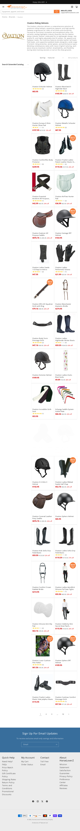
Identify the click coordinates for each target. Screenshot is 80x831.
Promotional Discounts (8, 793)
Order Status (27, 764)
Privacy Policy (66, 776)
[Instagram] (37, 801)
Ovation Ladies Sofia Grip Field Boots (65, 552)
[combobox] (30, 11)
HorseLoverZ (36, 819)
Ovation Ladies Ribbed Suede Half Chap (64, 483)
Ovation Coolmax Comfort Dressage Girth (65, 698)
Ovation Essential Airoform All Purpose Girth (40, 197)
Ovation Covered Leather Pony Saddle (42, 517)
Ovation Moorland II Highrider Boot (63, 88)
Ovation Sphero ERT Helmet (63, 662)
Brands (12, 17)
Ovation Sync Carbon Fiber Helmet (63, 449)
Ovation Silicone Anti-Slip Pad (42, 625)
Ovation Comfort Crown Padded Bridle (41, 588)
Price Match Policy (7, 769)
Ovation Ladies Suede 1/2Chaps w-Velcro (40, 268)
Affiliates (64, 785)
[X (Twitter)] (42, 801)
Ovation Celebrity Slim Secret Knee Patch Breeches (64, 625)
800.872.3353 (66, 11)
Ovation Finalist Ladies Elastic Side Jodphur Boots (42, 698)
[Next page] (68, 714)
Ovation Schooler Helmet (42, 87)
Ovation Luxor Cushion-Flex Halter (41, 662)
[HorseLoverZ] (16, 7)
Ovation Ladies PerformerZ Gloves (62, 268)
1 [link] (40, 714)
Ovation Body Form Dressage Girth (40, 339)
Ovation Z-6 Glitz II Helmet (39, 483)
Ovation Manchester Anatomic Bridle (63, 305)
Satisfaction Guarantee (65, 772)
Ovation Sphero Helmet (64, 516)
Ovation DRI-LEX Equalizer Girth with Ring (42, 305)
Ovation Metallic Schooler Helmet (65, 124)
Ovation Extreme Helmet (42, 375)
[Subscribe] (56, 744)
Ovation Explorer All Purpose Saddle (40, 234)
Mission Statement (64, 766)
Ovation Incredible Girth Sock (41, 410)
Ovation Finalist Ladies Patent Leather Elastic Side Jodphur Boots (65, 161)
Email (43, 764)
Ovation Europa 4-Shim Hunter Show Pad (41, 124)
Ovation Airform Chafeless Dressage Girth (42, 449)
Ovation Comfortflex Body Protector (42, 161)
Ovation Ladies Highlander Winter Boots (65, 339)
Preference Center (65, 781)
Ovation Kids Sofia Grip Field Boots (41, 552)
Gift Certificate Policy (9, 775)
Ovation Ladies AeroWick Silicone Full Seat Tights (65, 588)
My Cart (24, 761)
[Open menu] (3, 6)
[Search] (56, 11)
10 (63, 714)
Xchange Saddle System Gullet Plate (64, 410)
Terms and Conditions (7, 787)
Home (4, 17)
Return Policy (8, 782)
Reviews (63, 788)
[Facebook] (33, 801)
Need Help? (7, 761)
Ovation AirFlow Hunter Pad (64, 197)
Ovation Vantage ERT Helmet (63, 234)
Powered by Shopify (46, 819)
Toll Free (44, 761)
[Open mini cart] (76, 6)
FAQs (4, 764)
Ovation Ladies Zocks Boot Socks (63, 376)
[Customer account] (72, 6)
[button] (15, 64)
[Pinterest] (47, 801)
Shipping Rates (9, 779)
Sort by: (43, 58)
